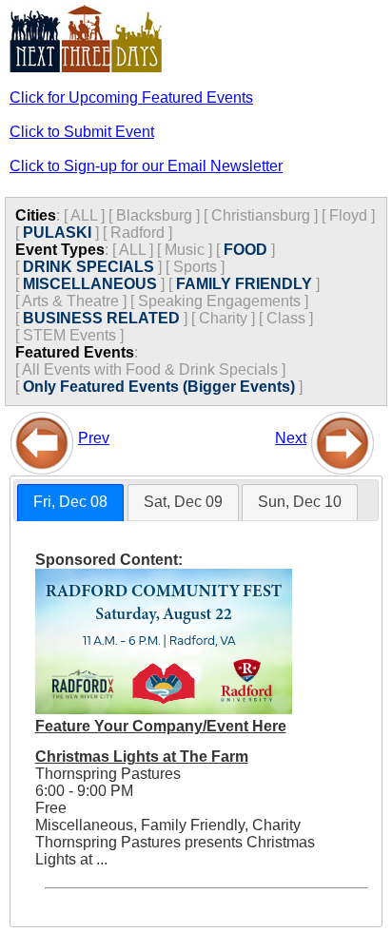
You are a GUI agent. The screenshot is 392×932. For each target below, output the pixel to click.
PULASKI (57, 232)
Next (290, 438)
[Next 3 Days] (342, 438)
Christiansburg (260, 215)
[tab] (70, 502)
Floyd (348, 215)
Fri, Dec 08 (70, 502)
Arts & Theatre (70, 301)
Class (285, 318)
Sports (195, 267)
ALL (83, 215)
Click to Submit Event (82, 132)
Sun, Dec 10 (300, 502)
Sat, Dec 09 (183, 502)
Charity (223, 318)
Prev (93, 438)
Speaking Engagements (219, 301)
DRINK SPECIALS (88, 267)
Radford (137, 232)
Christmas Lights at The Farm (141, 756)
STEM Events (69, 335)
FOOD (245, 250)
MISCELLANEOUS (90, 284)
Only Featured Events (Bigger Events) (159, 387)
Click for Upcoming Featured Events (131, 97)
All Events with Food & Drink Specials (150, 369)
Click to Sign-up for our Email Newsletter (146, 166)
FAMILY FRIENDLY (244, 284)
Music (185, 250)
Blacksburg (154, 215)
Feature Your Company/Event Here (160, 726)
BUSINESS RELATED (101, 318)
